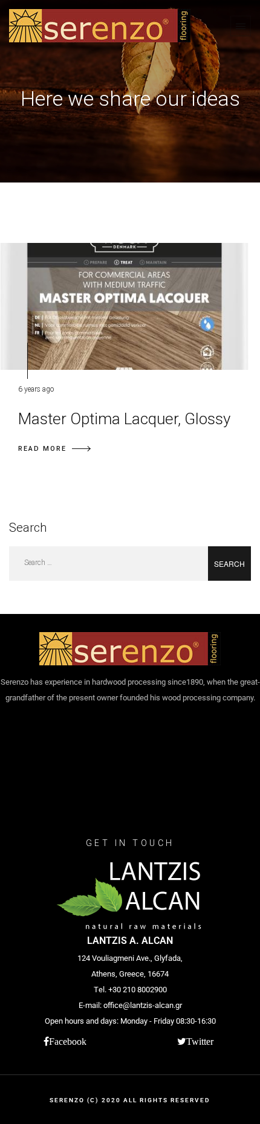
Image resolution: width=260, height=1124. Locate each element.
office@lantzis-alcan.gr (142, 1005)
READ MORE (42, 449)
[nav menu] (240, 26)
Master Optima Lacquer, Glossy (124, 419)
